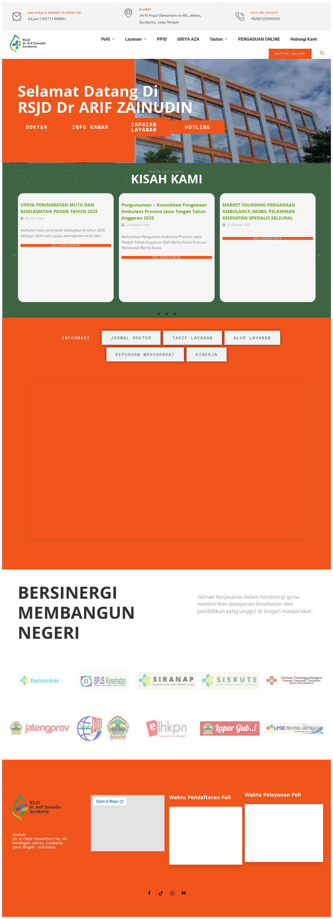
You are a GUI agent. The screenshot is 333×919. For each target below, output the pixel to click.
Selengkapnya (66, 245)
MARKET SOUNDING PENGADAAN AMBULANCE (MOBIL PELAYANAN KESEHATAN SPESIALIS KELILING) (258, 212)
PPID (162, 39)
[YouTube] (184, 893)
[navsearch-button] (322, 54)
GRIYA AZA (188, 39)
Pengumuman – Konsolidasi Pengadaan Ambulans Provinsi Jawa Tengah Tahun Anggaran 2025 (164, 212)
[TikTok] (161, 893)
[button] (14, 255)
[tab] (76, 338)
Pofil (105, 39)
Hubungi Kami (303, 39)
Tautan (216, 39)
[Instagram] (172, 893)
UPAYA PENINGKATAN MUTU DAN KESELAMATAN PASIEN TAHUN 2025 (59, 209)
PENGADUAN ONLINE (259, 39)
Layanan (133, 39)
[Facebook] (149, 893)
